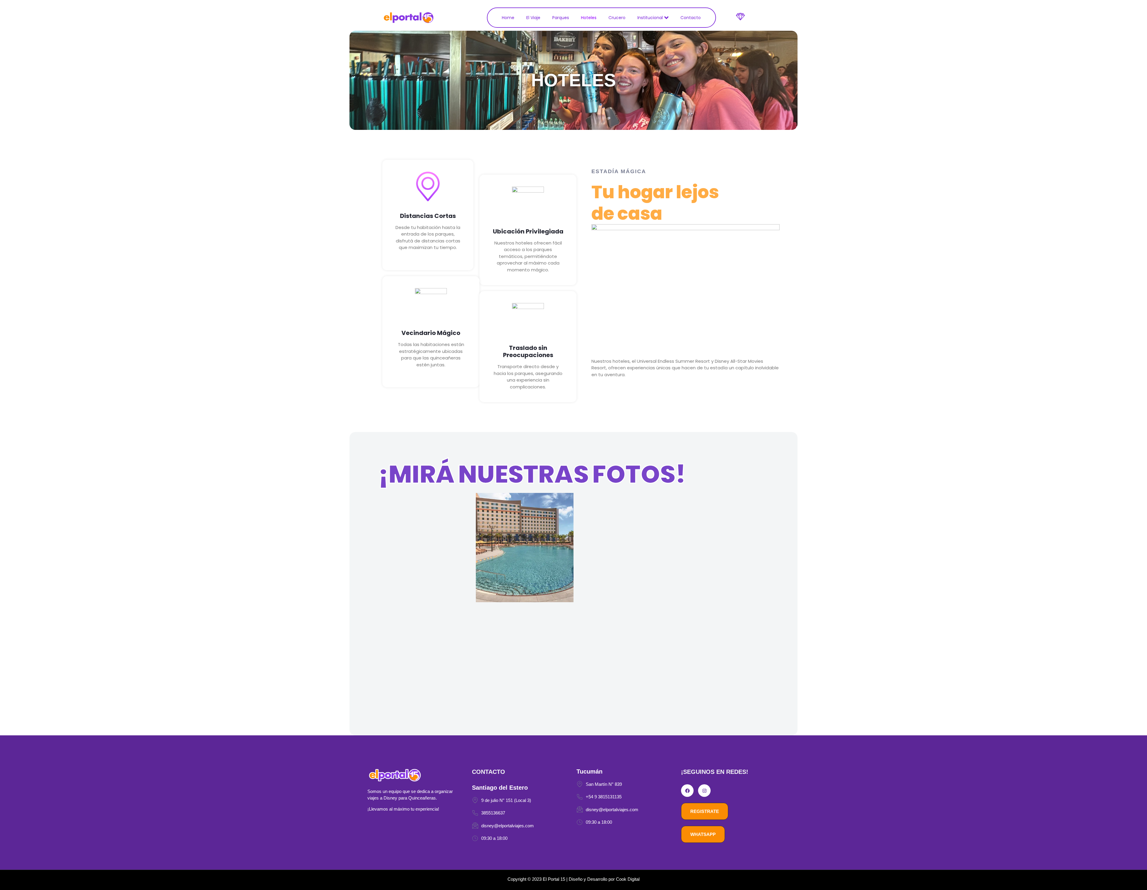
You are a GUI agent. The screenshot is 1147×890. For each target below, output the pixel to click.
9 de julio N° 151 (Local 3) (506, 800)
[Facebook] (687, 790)
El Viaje (533, 18)
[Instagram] (704, 790)
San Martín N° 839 (604, 784)
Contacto (690, 18)
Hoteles (588, 18)
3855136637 (493, 812)
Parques (560, 18)
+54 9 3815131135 (604, 796)
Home (508, 18)
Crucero (616, 18)
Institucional (650, 18)
